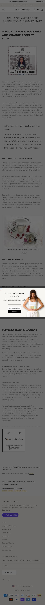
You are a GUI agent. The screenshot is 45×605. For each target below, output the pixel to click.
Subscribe (14, 311)
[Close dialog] (1, 289)
